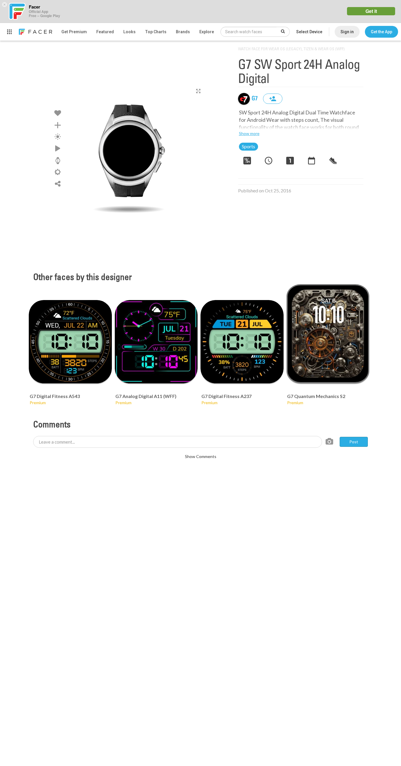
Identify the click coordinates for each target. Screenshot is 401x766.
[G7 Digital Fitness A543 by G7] (70, 341)
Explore (206, 31)
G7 (255, 98)
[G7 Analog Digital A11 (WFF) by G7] (156, 341)
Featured (105, 31)
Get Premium (74, 31)
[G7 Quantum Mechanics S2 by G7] (328, 333)
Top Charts (155, 31)
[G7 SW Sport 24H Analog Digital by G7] (129, 151)
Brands (183, 31)
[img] (244, 99)
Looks (129, 31)
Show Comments (200, 456)
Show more (249, 133)
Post (353, 441)
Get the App (381, 31)
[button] (381, 31)
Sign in (347, 31)
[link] (35, 31)
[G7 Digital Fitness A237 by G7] (242, 341)
